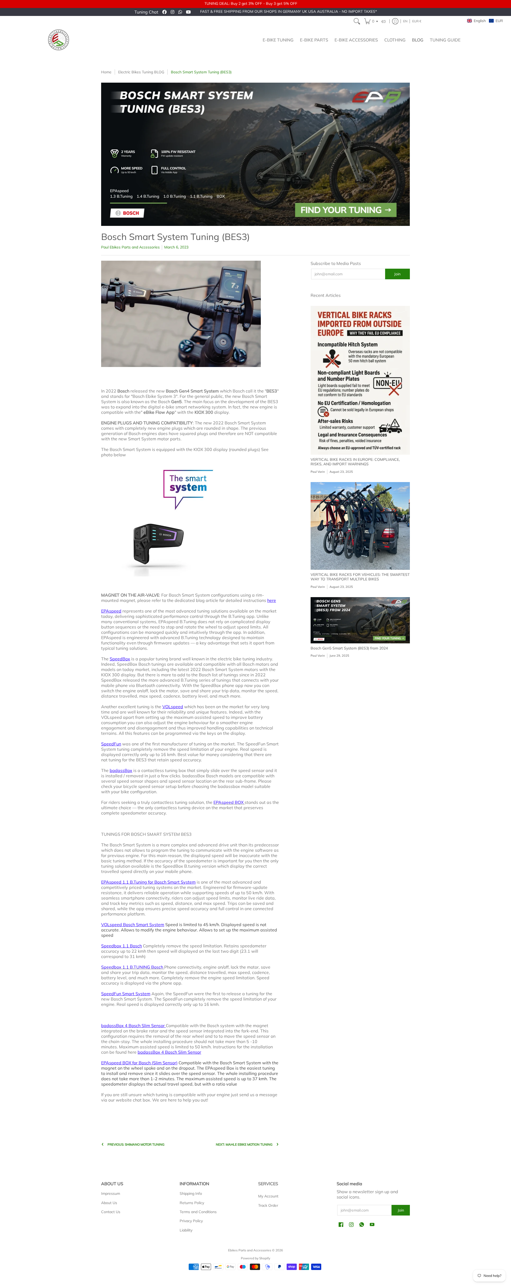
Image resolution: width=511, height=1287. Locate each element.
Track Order (268, 1205)
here (271, 600)
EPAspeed (111, 611)
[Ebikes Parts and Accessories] (58, 40)
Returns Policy (192, 1202)
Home (106, 72)
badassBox (121, 770)
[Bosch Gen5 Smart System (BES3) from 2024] (360, 620)
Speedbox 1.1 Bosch (121, 945)
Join (397, 274)
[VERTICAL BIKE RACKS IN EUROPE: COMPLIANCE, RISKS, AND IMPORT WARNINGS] (360, 380)
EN (405, 21)
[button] (376, 21)
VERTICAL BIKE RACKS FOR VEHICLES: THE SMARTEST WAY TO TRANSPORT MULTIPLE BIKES (360, 577)
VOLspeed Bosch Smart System (132, 924)
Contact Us (110, 1211)
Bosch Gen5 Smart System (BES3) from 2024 (349, 648)
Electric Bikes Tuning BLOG (141, 72)
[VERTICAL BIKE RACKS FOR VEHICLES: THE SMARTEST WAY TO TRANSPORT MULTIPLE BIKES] (360, 526)
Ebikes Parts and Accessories (249, 1250)
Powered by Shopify (255, 1258)
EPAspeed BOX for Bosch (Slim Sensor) (139, 1062)
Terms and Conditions (198, 1211)
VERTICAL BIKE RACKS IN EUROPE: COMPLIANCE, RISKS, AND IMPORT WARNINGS (355, 462)
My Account (268, 1196)
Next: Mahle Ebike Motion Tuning (244, 1144)
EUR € (416, 21)
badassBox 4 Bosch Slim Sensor (133, 1025)
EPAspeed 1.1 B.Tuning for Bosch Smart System (148, 882)
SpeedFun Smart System (125, 993)
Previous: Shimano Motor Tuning (136, 1144)
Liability (186, 1230)
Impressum (110, 1193)
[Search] (357, 21)
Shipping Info (191, 1193)
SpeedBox (120, 658)
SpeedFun (111, 743)
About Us (109, 1202)
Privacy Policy (191, 1220)
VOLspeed (172, 706)
